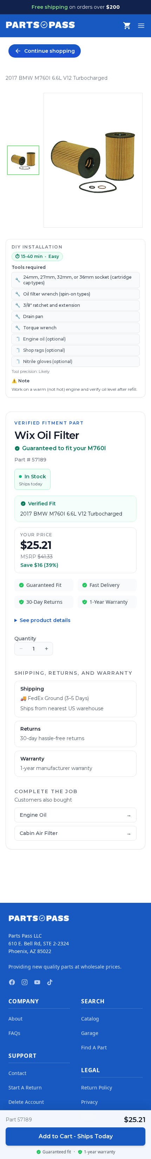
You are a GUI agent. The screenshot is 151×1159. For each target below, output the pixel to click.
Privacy (89, 1102)
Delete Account (26, 1102)
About (15, 1018)
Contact (17, 1073)
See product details (45, 620)
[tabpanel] (93, 160)
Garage (89, 1033)
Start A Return (25, 1087)
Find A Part (94, 1047)
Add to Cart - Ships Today (76, 1136)
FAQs (14, 1033)
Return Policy (96, 1087)
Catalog (90, 1018)
